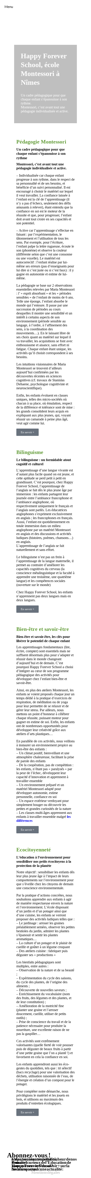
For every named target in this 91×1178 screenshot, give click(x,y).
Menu (8, 7)
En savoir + (27, 432)
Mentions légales (45, 1172)
